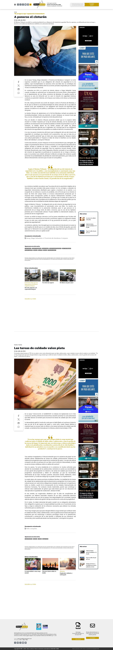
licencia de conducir (52, 250)
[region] (88, 177)
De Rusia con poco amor (66, 283)
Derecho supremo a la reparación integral (31, 288)
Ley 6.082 (40, 250)
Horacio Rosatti (45, 248)
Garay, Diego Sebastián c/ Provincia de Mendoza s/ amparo (47, 238)
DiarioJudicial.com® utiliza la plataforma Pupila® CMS (85, 648)
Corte (15, 12)
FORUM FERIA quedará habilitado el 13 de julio (91, 225)
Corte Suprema (28, 248)
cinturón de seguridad (36, 248)
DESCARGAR (78, 639)
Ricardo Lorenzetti (28, 250)
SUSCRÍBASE (92, 638)
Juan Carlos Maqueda (66, 248)
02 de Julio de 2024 (19, 20)
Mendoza (35, 250)
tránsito (45, 250)
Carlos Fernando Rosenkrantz (55, 248)
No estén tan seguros (48, 283)
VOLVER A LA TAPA (30, 299)
